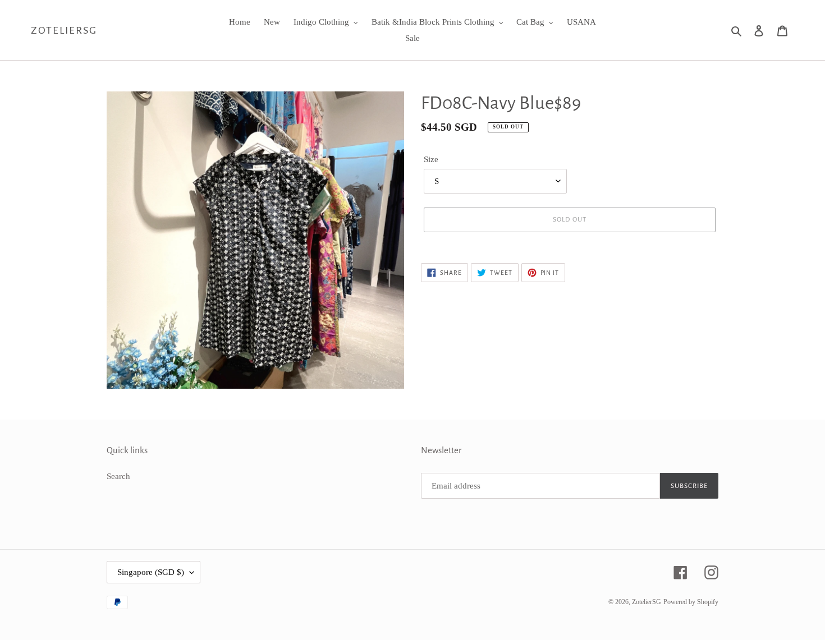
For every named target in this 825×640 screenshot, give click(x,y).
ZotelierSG (64, 30)
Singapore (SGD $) (150, 572)
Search (118, 476)
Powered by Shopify (690, 602)
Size (431, 159)
